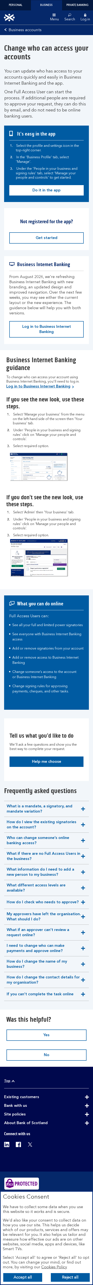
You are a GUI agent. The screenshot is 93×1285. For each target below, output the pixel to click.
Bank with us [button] (26, 1105)
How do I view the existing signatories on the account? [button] (41, 826)
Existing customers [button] (32, 1097)
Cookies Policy (54, 1267)
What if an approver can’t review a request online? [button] (37, 934)
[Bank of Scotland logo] (9, 17)
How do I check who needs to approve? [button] (42, 904)
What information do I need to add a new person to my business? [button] (40, 874)
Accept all (23, 1277)
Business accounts (25, 30)
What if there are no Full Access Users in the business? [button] (43, 858)
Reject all (70, 1277)
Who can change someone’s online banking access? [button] (37, 842)
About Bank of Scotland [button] (36, 1123)
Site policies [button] (25, 1114)
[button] (85, 17)
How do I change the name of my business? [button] (36, 966)
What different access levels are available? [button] (36, 889)
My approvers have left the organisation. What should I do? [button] (43, 918)
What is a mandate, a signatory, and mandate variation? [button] (39, 810)
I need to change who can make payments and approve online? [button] (35, 950)
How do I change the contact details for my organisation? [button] (43, 981)
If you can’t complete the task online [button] (40, 996)
